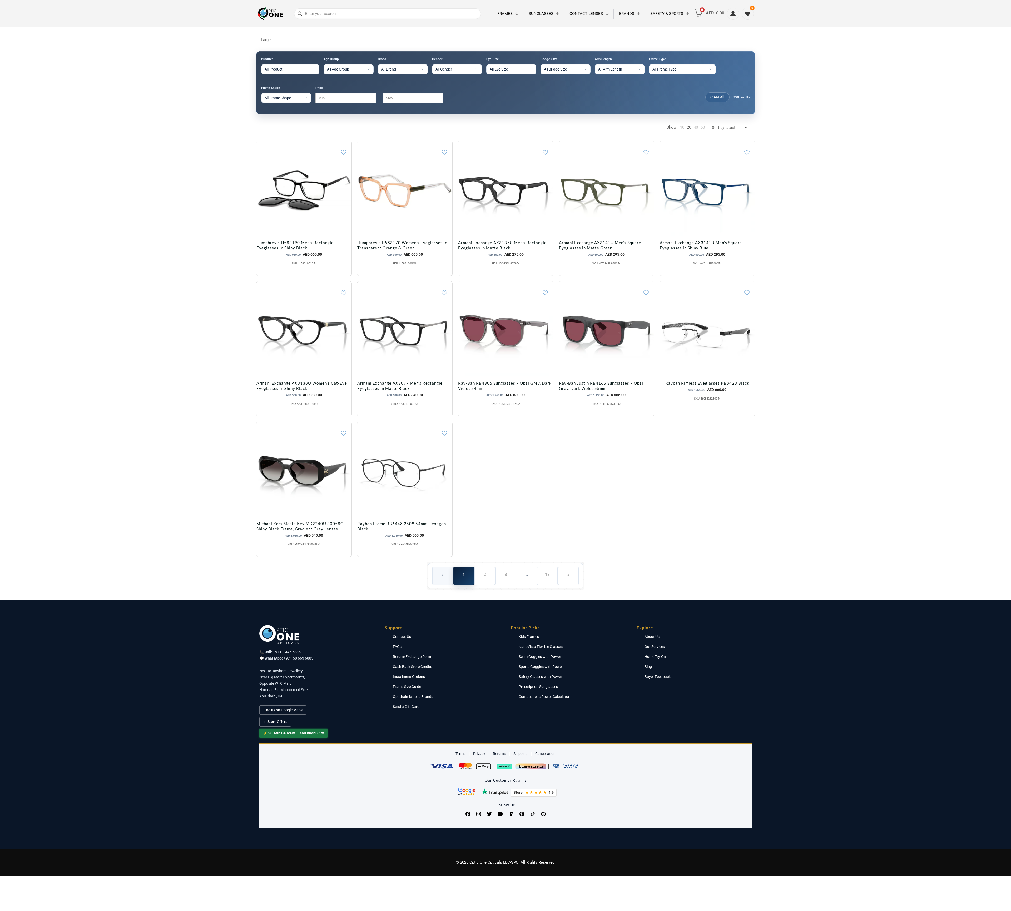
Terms (460, 754)
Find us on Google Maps (283, 710)
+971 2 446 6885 (287, 652)
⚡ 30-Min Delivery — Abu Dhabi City (293, 733)
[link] (682, 127)
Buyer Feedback (658, 677)
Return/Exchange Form (412, 657)
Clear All (717, 97)
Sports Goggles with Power (541, 667)
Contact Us (402, 637)
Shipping (520, 754)
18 (547, 574)
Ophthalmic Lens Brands (413, 696)
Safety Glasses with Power (540, 677)
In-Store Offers (275, 721)
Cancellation (545, 754)
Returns (499, 754)
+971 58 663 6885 (298, 658)
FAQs (397, 647)
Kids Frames (529, 637)
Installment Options (409, 677)
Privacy (479, 754)
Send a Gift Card (406, 706)
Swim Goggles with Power (540, 657)
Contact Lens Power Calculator (544, 696)
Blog (648, 667)
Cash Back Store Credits (412, 667)
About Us (652, 637)
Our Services (655, 647)
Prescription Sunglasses (538, 686)
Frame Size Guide (407, 686)
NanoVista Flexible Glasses (541, 647)
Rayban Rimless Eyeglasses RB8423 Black (707, 383)
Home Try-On (655, 657)
